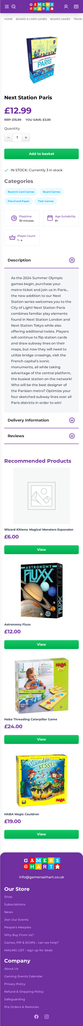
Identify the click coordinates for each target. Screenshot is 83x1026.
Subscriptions (14, 904)
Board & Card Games (31, 19)
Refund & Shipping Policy (24, 992)
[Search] (13, 6)
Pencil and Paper (18, 201)
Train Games (46, 201)
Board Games (60, 19)
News (8, 912)
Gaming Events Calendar (23, 976)
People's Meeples (17, 927)
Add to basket (41, 154)
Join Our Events (16, 920)
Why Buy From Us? (19, 935)
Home (8, 19)
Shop (8, 897)
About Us (11, 969)
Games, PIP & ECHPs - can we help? (31, 942)
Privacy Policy (14, 984)
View (41, 550)
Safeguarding (14, 999)
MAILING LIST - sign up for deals (28, 950)
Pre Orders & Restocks (21, 1007)
